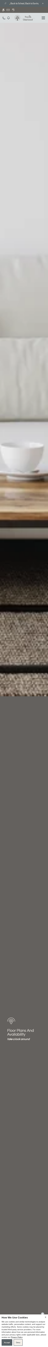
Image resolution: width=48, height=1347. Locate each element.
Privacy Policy (16, 1337)
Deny (18, 1342)
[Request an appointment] (13, 10)
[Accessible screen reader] (3, 10)
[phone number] (3, 17)
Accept (7, 1342)
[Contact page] (8, 10)
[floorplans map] (11, 1020)
